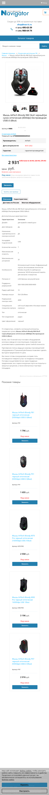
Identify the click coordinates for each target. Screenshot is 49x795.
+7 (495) (23, 31)
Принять (24, 785)
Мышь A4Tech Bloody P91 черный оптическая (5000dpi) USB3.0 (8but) (23, 476)
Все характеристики (9, 155)
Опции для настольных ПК (27, 53)
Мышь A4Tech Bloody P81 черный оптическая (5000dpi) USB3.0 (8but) (23, 415)
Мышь (4, 55)
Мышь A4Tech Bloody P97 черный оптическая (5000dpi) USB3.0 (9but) (23, 661)
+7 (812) (23, 28)
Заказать (8, 185)
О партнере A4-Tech (9, 134)
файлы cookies (26, 771)
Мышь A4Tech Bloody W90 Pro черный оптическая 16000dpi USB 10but (23, 599)
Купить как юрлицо (11, 192)
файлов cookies (8, 780)
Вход (45, 3)
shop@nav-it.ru (24, 24)
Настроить (24, 791)
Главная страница (8, 53)
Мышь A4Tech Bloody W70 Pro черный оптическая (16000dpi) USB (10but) (23, 538)
